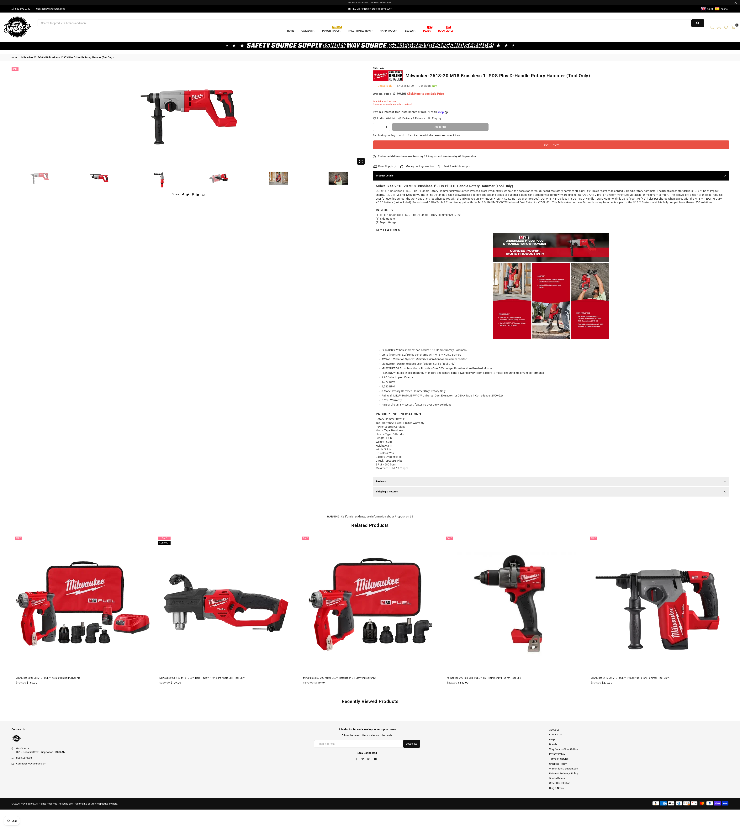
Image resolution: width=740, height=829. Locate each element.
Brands (553, 744)
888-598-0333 (22, 9)
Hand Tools (388, 30)
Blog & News (556, 788)
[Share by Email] (203, 195)
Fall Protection (359, 30)
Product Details (385, 175)
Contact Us (555, 734)
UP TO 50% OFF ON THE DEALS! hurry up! (370, 2)
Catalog (307, 30)
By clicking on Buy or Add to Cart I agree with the (416, 135)
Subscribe (411, 744)
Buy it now (551, 144)
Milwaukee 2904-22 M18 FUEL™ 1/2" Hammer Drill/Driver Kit (624, 678)
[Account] (719, 27)
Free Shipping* (387, 166)
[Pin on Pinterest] (193, 195)
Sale (15, 69)
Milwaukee (379, 68)
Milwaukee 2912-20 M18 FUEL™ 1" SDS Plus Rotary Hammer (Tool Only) (486, 678)
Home (290, 30)
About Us (554, 729)
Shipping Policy (558, 763)
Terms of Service (558, 758)
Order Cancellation (559, 783)
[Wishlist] (726, 27)
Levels (410, 30)
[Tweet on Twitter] (187, 195)
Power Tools (331, 29)
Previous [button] (14, 116)
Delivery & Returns (413, 118)
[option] (189, 116)
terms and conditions (447, 135)
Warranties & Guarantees (563, 768)
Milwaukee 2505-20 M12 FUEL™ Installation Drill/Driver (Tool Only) (195, 678)
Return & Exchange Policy (563, 773)
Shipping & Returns (387, 491)
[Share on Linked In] (198, 195)
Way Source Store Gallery (563, 749)
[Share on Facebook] (183, 195)
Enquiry (436, 118)
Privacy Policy (557, 754)
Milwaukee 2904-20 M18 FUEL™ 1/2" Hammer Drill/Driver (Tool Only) (340, 678)
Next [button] (363, 116)
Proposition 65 (404, 516)
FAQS (552, 739)
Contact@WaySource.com (50, 9)
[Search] (712, 27)
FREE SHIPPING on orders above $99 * (371, 9)
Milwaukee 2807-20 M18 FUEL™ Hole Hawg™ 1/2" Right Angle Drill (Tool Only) (59, 678)
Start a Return (557, 778)
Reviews (381, 481)
